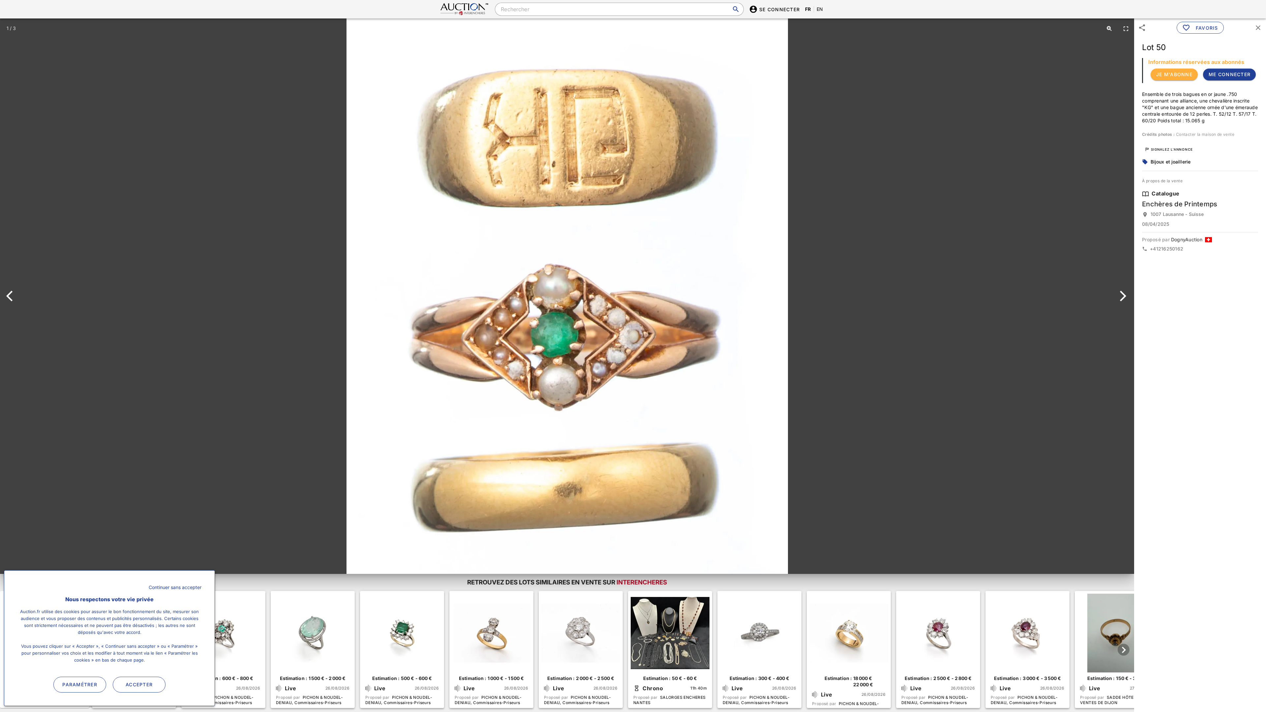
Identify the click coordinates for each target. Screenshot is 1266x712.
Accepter (139, 684)
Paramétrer (79, 684)
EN (820, 9)
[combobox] (619, 9)
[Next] (1121, 296)
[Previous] (12, 296)
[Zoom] (1109, 28)
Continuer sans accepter (175, 587)
